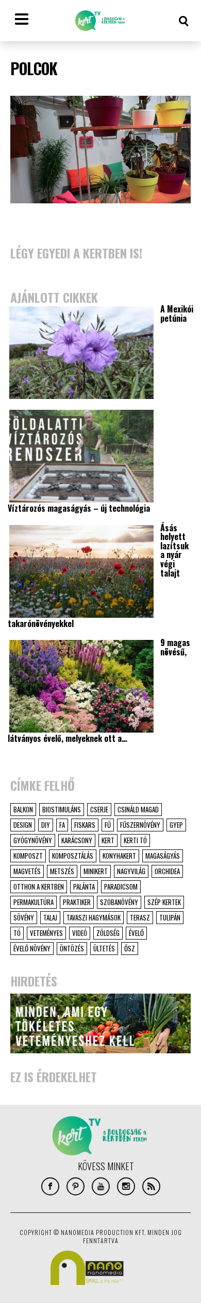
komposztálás (72, 855)
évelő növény (32, 948)
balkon (23, 809)
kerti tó (135, 840)
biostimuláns (61, 809)
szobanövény (119, 902)
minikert (95, 871)
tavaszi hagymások (93, 917)
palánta (84, 886)
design (22, 825)
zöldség (108, 933)
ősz (129, 948)
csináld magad (138, 809)
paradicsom (121, 886)
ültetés (104, 948)
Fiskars (84, 825)
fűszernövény (140, 825)
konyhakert (119, 855)
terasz (140, 917)
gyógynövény (32, 840)
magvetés (27, 871)
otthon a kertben (38, 886)
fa (62, 825)
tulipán (169, 917)
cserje (99, 809)
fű (108, 825)
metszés (62, 871)
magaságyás (162, 855)
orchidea (167, 871)
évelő (136, 933)
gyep (176, 825)
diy (45, 825)
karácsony (76, 840)
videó (79, 933)
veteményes (46, 933)
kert (108, 840)
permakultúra (33, 902)
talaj (50, 917)
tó (17, 933)
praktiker (77, 902)
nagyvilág (131, 871)
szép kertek (164, 902)
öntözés (72, 948)
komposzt (28, 855)
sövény (23, 917)
